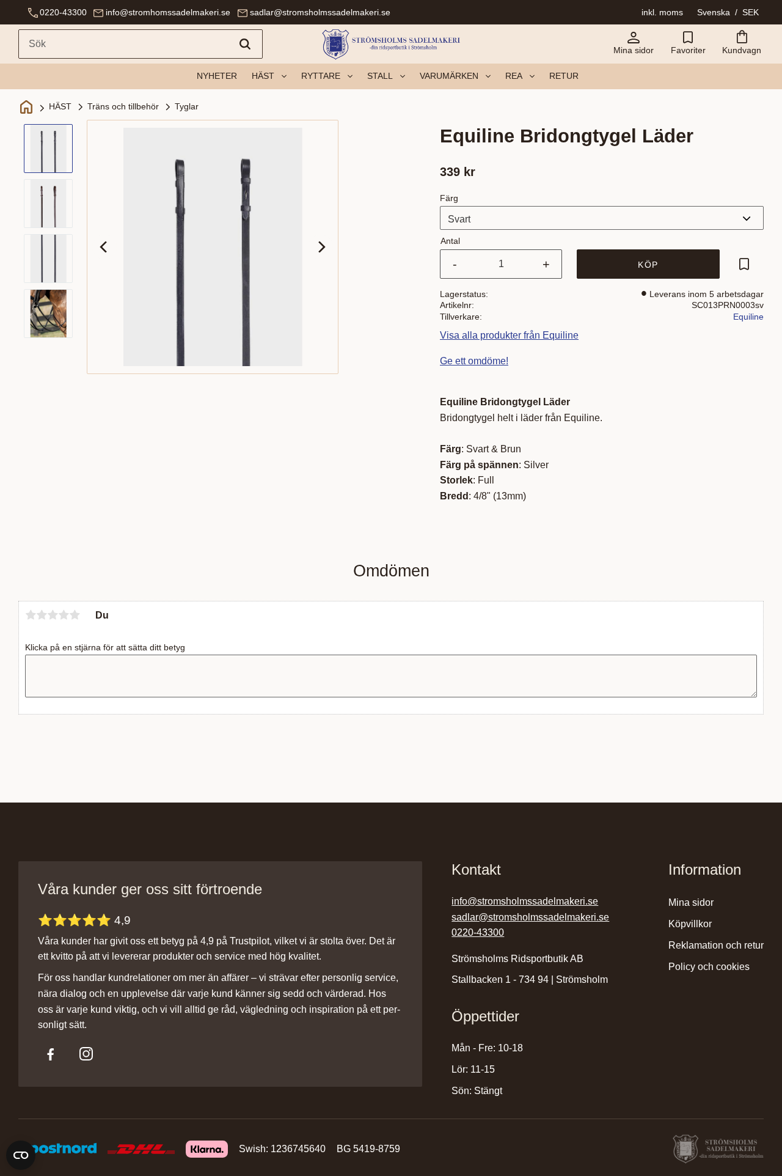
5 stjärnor (74, 614)
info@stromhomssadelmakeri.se (168, 12)
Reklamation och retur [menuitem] (716, 945)
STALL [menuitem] (380, 76)
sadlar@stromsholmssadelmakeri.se (320, 12)
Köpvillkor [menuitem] (690, 924)
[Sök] (245, 44)
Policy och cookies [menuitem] (709, 966)
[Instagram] (86, 1054)
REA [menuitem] (513, 76)
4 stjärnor (63, 614)
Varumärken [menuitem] (449, 76)
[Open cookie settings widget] (20, 1155)
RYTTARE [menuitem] (320, 76)
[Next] (321, 246)
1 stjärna (30, 614)
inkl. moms (662, 12)
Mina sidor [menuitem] (691, 902)
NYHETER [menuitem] (217, 76)
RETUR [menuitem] (564, 76)
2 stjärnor (41, 614)
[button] (688, 44)
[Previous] (104, 246)
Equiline (748, 317)
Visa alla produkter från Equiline (509, 335)
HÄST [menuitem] (263, 76)
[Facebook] (51, 1054)
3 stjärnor (52, 614)
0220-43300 (63, 12)
